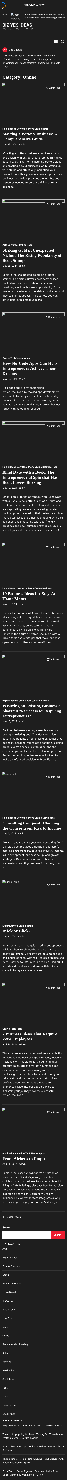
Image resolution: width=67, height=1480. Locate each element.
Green (5, 1274)
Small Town (42, 700)
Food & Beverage (11, 1266)
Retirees (47, 467)
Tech (13, 358)
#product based (12, 59)
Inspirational (9, 1153)
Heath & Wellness (11, 1283)
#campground (46, 59)
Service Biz (48, 818)
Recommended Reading (15, 1344)
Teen (55, 467)
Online (38, 129)
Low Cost (22, 129)
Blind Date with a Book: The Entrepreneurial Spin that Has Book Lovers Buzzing (30, 477)
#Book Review (34, 55)
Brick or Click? (16, 931)
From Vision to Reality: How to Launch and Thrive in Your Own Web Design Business (34, 16)
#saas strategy (28, 63)
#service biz (50, 55)
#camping (43, 63)
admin (21, 144)
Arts (4, 245)
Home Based (9, 129)
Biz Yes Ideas (17, 25)
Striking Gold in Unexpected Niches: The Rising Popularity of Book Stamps (32, 255)
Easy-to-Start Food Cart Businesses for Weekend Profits (32, 1425)
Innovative (7, 1301)
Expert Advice (10, 700)
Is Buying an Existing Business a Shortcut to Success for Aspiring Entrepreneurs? (31, 711)
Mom (31, 129)
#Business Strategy (14, 55)
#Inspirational (10, 63)
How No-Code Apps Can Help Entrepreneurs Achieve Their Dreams (29, 368)
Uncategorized (10, 1405)
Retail (45, 129)
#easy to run (30, 59)
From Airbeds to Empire (24, 1158)
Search (6, 1227)
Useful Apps (23, 358)
